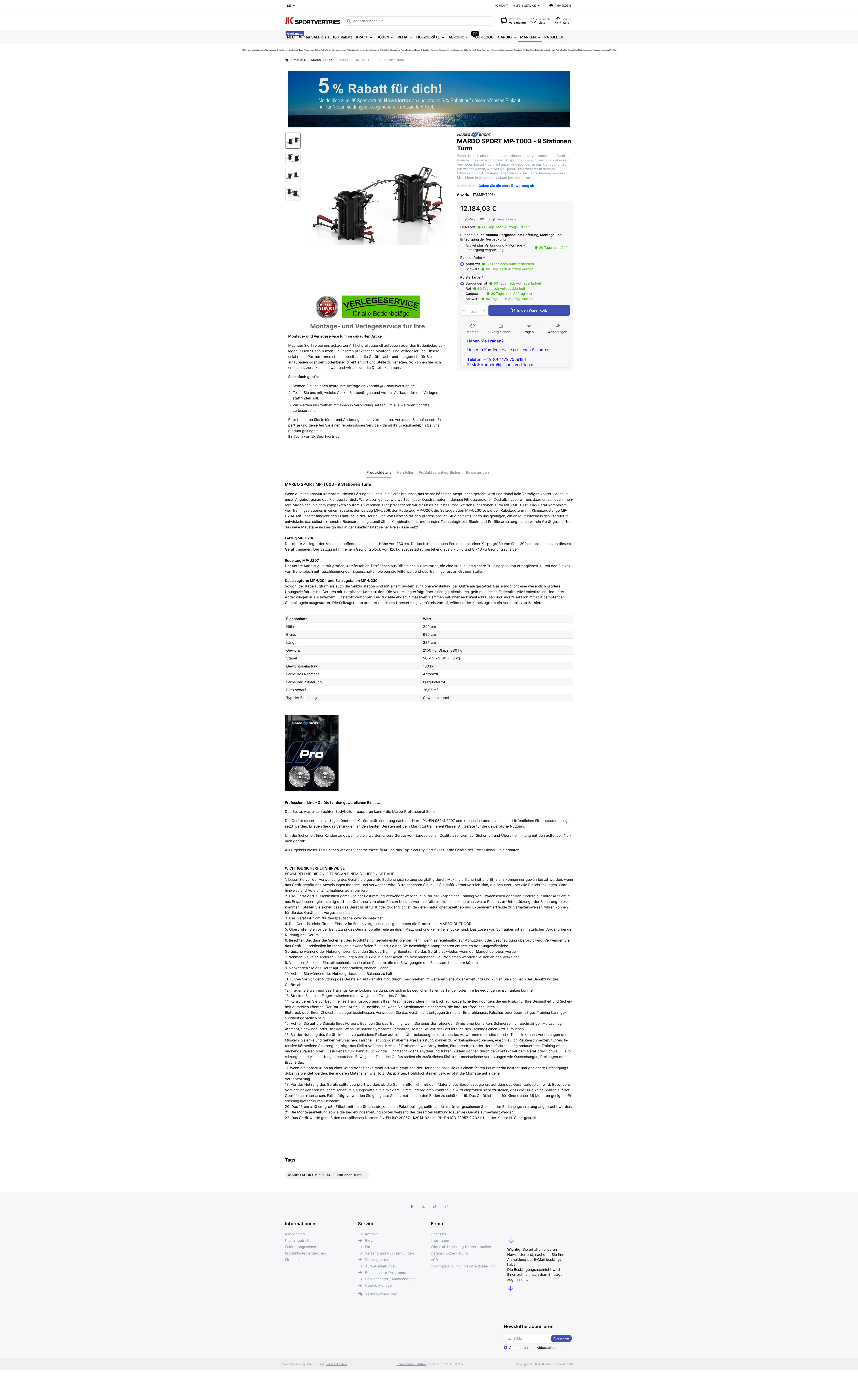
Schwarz (499, 269)
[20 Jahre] (429, 98)
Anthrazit (500, 264)
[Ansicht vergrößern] (377, 205)
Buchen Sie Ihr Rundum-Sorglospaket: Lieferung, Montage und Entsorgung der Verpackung (510, 237)
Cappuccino (502, 293)
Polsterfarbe (470, 277)
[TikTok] (435, 1206)
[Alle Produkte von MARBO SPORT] (474, 134)
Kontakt (501, 5)
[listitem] (377, 205)
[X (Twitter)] (423, 1206)
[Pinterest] (446, 1206)
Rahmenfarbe (471, 258)
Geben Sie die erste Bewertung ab (506, 186)
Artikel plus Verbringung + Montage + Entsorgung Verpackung (518, 247)
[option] (293, 140)
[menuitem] (291, 37)
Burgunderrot (503, 283)
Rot (495, 288)
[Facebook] (412, 1206)
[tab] (378, 472)
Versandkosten (507, 219)
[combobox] (291, 5)
